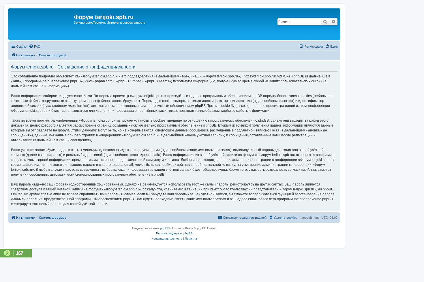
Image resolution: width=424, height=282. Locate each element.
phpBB (164, 228)
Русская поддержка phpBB (174, 233)
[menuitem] (34, 46)
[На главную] (42, 24)
